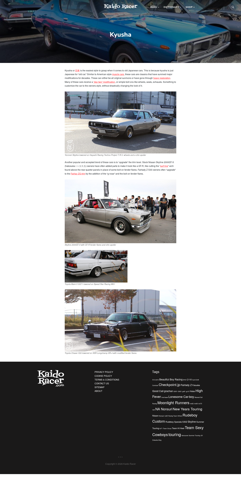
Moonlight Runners (173, 402)
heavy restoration (161, 78)
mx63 (196, 403)
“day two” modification (104, 81)
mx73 (200, 403)
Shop (189, 7)
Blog (153, 7)
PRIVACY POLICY (104, 372)
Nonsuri (161, 416)
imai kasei (165, 397)
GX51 (175, 391)
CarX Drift (195, 380)
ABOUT (98, 391)
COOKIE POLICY (103, 375)
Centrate (155, 385)
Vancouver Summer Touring (190, 435)
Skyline (192, 421)
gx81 (183, 391)
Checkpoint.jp (169, 384)
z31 (202, 435)
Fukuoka (196, 385)
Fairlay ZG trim (78, 173)
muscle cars (118, 74)
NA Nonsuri (163, 409)
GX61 (180, 391)
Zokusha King (156, 440)
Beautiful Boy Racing (171, 379)
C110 (189, 379)
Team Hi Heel (178, 428)
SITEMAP (99, 387)
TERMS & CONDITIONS (107, 379)
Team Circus (167, 428)
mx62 (192, 403)
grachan (168, 391)
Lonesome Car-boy (181, 396)
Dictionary (171, 7)
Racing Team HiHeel (175, 416)
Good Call (157, 391)
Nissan (155, 415)
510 (153, 380)
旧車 (77, 70)
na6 (153, 410)
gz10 (187, 391)
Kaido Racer (120, 6)
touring (174, 434)
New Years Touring (187, 408)
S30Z (184, 421)
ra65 (166, 416)
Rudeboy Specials (174, 421)
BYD (184, 380)
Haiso (192, 391)
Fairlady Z (186, 385)
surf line (164, 166)
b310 (157, 380)
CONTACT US (102, 383)
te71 (161, 428)
